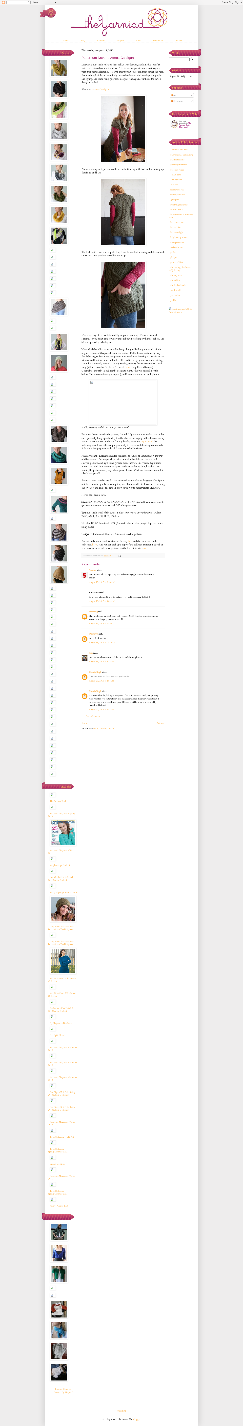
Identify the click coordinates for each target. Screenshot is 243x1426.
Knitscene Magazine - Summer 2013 (62, 1049)
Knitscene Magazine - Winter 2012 (61, 1123)
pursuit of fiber (176, 262)
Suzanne (92, 570)
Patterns (101, 40)
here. (144, 548)
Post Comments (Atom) (104, 728)
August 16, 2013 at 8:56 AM (102, 623)
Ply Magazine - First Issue (61, 1023)
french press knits (177, 194)
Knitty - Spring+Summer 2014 (63, 892)
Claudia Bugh (95, 671)
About (66, 40)
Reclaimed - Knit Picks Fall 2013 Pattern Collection (60, 1009)
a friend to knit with (179, 149)
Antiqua (160, 722)
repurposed (147, 441)
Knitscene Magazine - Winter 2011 (61, 1177)
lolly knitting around (179, 237)
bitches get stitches (178, 164)
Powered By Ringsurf (63, 1392)
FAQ (83, 40)
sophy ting (93, 611)
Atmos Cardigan (100, 89)
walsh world (175, 290)
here (128, 367)
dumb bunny (176, 179)
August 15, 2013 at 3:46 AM (102, 582)
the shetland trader (178, 285)
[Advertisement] (182, 368)
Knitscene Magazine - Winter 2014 (61, 851)
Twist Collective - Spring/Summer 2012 (57, 1150)
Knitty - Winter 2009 (59, 1205)
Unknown (93, 633)
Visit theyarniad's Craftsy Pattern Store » (181, 310)
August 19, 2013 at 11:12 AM (102, 642)
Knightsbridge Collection (61, 865)
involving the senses (178, 204)
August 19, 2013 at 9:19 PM (101, 661)
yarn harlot (175, 295)
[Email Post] (119, 555)
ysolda (173, 300)
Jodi (91, 652)
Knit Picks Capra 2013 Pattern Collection (62, 994)
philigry (173, 257)
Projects (120, 40)
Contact (178, 40)
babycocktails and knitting (181, 154)
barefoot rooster (177, 159)
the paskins (175, 280)
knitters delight (176, 232)
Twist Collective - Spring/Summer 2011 (57, 1192)
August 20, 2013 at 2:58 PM (101, 709)
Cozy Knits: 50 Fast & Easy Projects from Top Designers (61, 928)
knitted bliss (175, 227)
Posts (175, 95)
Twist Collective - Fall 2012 (62, 1136)
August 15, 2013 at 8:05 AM (102, 601)
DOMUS (121, 1411)
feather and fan (177, 189)
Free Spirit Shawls (57, 1035)
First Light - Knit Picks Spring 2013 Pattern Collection (61, 1093)
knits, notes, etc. (177, 222)
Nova (84, 722)
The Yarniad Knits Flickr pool (185, 125)
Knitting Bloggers (63, 1388)
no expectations (177, 242)
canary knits (175, 174)
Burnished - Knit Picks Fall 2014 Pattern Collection (60, 879)
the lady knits (176, 275)
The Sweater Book (58, 801)
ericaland (174, 184)
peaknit (173, 252)
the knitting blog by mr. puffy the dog (180, 269)
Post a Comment (93, 716)
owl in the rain (176, 247)
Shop (138, 40)
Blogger (136, 1419)
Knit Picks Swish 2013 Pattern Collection (62, 980)
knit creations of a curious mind (181, 216)
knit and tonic (176, 209)
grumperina (175, 199)
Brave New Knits (57, 1163)
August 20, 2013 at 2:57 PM (101, 680)
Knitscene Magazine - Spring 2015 (61, 815)
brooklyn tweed (177, 169)
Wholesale (158, 40)
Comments (178, 100)
